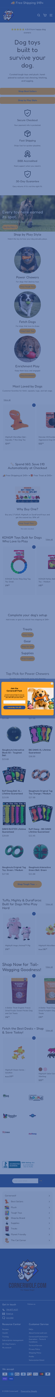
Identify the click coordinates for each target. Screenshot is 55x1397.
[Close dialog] (52, 683)
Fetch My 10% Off (14, 707)
